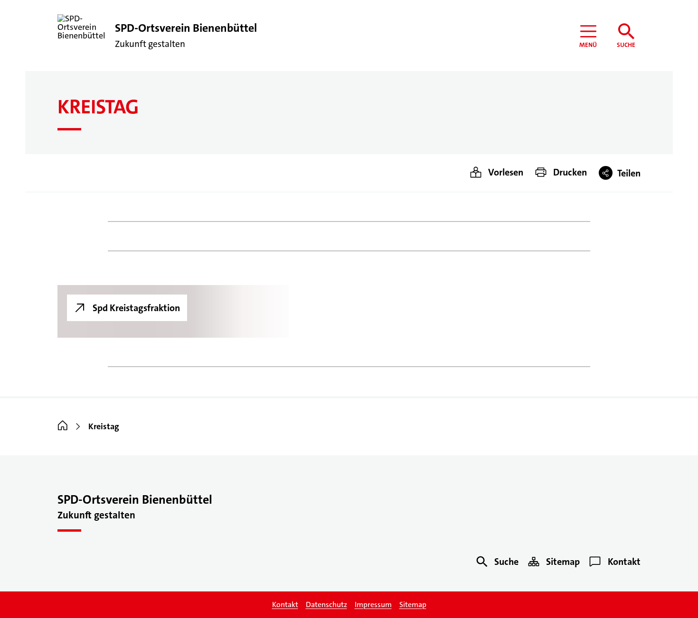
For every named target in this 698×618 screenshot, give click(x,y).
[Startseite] (62, 426)
